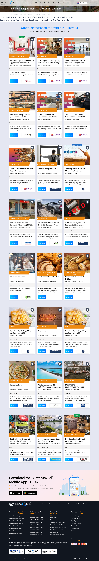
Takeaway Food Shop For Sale (57, 522)
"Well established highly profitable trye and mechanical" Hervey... (49, 386)
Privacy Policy (86, 503)
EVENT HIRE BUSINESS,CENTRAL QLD (74, 386)
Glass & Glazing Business (47, 169)
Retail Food (42, 331)
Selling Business (39, 3)
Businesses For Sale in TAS (36, 534)
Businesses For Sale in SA (36, 525)
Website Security (75, 528)
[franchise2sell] (49, 551)
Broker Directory (75, 516)
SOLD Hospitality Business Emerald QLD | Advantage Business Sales (75, 224)
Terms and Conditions (76, 503)
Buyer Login (44, 503)
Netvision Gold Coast (85, 558)
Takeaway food (16, 385)
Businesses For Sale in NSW (36, 517)
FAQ (54, 503)
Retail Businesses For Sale (56, 530)
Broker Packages (75, 526)
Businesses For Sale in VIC (36, 520)
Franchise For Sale (54, 532)
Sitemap (73, 531)
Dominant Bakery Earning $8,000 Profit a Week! (19, 116)
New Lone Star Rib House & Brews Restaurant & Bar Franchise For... (75, 440)
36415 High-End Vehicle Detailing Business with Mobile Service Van (76, 116)
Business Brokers (48, 3)
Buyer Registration (75, 521)
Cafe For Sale (53, 517)
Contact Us (67, 503)
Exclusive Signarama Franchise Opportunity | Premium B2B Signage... (22, 61)
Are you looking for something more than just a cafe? (49, 440)
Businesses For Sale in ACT (36, 530)
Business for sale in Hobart (15, 533)
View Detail (14, 81)
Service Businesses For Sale (57, 534)
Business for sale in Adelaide (16, 523)
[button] (82, 3)
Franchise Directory (75, 518)
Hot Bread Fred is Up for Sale (48, 277)
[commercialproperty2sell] (16, 551)
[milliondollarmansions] (33, 551)
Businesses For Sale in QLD (36, 522)
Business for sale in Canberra (16, 528)
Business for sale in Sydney (15, 516)
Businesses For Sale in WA (36, 527)
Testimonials (60, 503)
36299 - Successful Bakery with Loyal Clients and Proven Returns (21, 170)
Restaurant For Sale (55, 520)
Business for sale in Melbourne (16, 518)
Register (90, 3)
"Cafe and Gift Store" (17, 277)
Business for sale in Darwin (15, 531)
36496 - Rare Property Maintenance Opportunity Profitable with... (47, 116)
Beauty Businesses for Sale (56, 525)
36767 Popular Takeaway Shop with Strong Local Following (49, 61)
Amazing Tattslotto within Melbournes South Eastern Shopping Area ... (75, 170)
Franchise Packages (76, 523)
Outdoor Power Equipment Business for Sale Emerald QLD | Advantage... (22, 440)
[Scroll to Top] (96, 558)
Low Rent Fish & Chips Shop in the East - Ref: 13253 (21, 332)
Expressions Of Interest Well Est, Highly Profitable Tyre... (48, 224)
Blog (50, 503)
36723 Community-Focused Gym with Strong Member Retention (75, 61)
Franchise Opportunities (59, 3)
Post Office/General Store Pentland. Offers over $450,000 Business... (21, 224)
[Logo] (8, 3)
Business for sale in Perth (15, 526)
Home (39, 503)
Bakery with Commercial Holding (74, 278)
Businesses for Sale (29, 3)
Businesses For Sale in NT (36, 532)
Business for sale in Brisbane (16, 521)
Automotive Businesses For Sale (58, 527)
